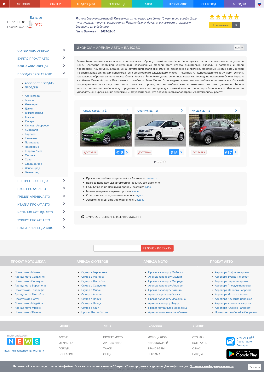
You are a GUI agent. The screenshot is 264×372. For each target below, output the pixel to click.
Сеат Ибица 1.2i (147, 110)
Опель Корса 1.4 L (94, 110)
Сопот (29, 159)
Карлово (30, 134)
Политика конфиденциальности (24, 350)
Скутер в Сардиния (93, 285)
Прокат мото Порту (27, 299)
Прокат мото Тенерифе (29, 290)
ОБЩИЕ (108, 354)
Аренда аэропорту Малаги (165, 276)
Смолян (30, 155)
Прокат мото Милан (27, 272)
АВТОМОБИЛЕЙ (158, 343)
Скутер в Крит (90, 307)
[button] (24, 4)
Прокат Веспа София (94, 312)
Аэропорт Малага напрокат (232, 294)
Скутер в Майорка (92, 276)
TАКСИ (107, 348)
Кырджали (31, 129)
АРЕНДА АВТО (112, 343)
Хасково (30, 117)
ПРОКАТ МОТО (113, 337)
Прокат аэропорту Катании (165, 290)
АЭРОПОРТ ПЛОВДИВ (39, 83)
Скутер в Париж (91, 299)
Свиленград (32, 168)
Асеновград (32, 95)
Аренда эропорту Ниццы (163, 303)
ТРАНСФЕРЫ (156, 348)
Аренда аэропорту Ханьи (164, 294)
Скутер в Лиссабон (93, 281)
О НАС (196, 348)
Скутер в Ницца (91, 303)
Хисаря (29, 121)
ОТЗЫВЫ (198, 337)
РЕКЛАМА (154, 354)
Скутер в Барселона (94, 272)
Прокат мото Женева (28, 312)
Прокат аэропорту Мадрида (165, 281)
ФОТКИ (63, 337)
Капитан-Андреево (37, 125)
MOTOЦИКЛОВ (157, 337)
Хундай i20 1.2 (201, 110)
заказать (151, 178)
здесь (148, 187)
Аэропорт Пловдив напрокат (233, 285)
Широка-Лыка (33, 151)
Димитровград (34, 112)
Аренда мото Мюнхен (28, 307)
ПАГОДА (197, 354)
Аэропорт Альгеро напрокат (232, 307)
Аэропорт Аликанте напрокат (233, 299)
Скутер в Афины (91, 294)
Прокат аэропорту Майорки (165, 272)
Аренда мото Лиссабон (29, 294)
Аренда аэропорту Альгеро (165, 285)
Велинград (31, 172)
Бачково (36, 17)
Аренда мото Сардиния (30, 276)
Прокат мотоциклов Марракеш (167, 307)
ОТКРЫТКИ (66, 343)
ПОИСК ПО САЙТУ (158, 248)
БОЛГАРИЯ (66, 354)
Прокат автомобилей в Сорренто (236, 312)
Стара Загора (33, 163)
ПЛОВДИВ (31, 87)
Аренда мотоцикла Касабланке (167, 312)
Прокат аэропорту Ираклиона (167, 299)
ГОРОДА (64, 348)
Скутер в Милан (91, 290)
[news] (23, 339)
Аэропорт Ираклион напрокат (233, 303)
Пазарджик (32, 146)
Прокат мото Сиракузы (29, 281)
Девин (29, 108)
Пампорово (32, 142)
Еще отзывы (220, 25)
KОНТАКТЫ (199, 343)
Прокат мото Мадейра (29, 303)
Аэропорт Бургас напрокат (232, 276)
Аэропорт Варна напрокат (231, 281)
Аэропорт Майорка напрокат (233, 290)
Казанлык (31, 138)
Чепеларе (31, 104)
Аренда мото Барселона (30, 285)
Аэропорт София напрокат (232, 272)
